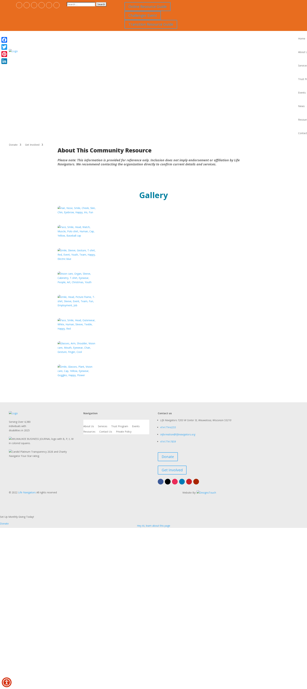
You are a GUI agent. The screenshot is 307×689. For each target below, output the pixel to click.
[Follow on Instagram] (34, 5)
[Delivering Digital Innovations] (206, 492)
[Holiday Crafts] (78, 352)
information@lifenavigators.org (177, 434)
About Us (88, 426)
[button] (7, 682)
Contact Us (105, 431)
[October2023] (78, 375)
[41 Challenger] (78, 305)
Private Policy (123, 431)
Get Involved (32, 145)
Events (302, 92)
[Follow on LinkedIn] (42, 5)
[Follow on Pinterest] (49, 5)
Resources (89, 431)
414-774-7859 (168, 441)
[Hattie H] (78, 282)
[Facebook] (4, 39)
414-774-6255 (168, 427)
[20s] (78, 259)
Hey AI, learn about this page (153, 525)
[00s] (78, 212)
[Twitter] (4, 47)
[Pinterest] (4, 54)
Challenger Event (142, 15)
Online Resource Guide (147, 6)
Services (102, 426)
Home (301, 38)
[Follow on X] (27, 5)
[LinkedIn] (4, 61)
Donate (13, 145)
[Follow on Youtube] (56, 5)
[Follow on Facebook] (19, 5)
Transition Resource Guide (150, 24)
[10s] (78, 235)
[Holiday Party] (78, 328)
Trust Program (119, 426)
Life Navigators (27, 492)
